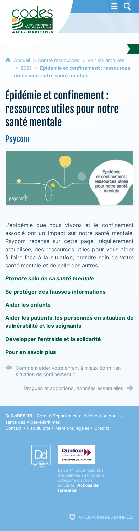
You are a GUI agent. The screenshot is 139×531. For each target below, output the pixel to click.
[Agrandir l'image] (69, 177)
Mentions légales (72, 428)
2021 (26, 68)
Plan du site (38, 428)
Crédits (101, 428)
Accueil (22, 60)
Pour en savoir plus (30, 352)
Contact (13, 428)
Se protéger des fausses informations (55, 291)
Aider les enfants (28, 304)
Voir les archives (105, 60)
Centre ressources (58, 60)
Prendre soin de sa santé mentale (49, 278)
